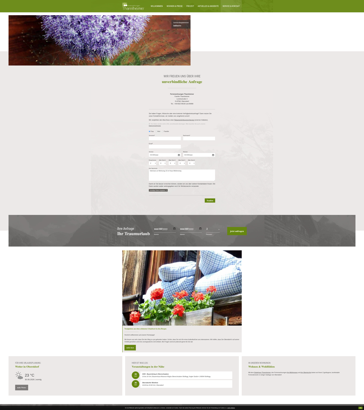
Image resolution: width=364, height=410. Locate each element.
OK (360, 408)
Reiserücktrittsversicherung (184, 120)
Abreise (185, 152)
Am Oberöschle (306, 372)
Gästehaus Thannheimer (262, 372)
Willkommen (157, 6)
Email (151, 143)
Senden (210, 200)
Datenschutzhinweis (155, 126)
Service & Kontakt (231, 6)
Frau (152, 131)
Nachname (186, 135)
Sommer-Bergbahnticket (181, 24)
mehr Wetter (21, 387)
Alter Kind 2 (172, 160)
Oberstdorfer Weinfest (150, 383)
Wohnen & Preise (175, 6)
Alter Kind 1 (162, 160)
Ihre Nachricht (153, 168)
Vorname (152, 135)
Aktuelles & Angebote (208, 6)
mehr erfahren (231, 408)
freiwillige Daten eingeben (157, 190)
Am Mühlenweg (292, 372)
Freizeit (190, 6)
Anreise (151, 152)
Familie (166, 131)
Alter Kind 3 (181, 160)
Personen (209, 234)
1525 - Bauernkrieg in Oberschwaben (155, 374)
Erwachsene (152, 160)
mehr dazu (130, 347)
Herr (158, 131)
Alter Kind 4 (191, 160)
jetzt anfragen (237, 231)
